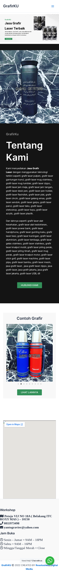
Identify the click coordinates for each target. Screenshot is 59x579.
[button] (10, 353)
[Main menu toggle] (53, 6)
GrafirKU (11, 6)
